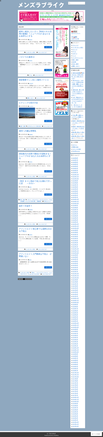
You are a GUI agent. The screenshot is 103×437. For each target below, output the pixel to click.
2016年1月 (75, 420)
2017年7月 (75, 383)
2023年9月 (75, 230)
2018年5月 (75, 362)
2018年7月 (75, 358)
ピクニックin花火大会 (28, 103)
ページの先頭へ (97, 434)
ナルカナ (31, 83)
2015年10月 (75, 426)
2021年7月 (75, 284)
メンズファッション (77, 57)
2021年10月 (75, 277)
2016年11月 (75, 399)
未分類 (74, 62)
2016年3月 (75, 416)
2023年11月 (75, 226)
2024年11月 (75, 201)
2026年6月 (75, 162)
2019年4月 (75, 339)
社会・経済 (75, 64)
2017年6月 (75, 385)
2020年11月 (75, 300)
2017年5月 (75, 387)
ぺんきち (31, 106)
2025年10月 (75, 178)
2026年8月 (75, 158)
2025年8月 (75, 182)
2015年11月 (75, 424)
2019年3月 (75, 341)
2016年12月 (75, 397)
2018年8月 (75, 356)
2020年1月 (75, 321)
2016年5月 (75, 411)
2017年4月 (75, 389)
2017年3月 (75, 391)
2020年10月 (75, 302)
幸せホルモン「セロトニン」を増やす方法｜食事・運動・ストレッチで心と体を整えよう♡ (77, 84)
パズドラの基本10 (26, 57)
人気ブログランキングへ (75, 33)
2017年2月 (75, 393)
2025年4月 (75, 191)
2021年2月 (75, 294)
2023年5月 (75, 238)
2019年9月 (75, 329)
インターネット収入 (30, 52)
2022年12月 (75, 248)
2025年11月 (75, 176)
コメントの (76, 149)
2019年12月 (75, 323)
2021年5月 (75, 288)
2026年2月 (75, 170)
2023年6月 (75, 236)
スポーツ (74, 53)
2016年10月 (75, 401)
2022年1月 (75, 271)
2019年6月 (75, 335)
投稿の (75, 147)
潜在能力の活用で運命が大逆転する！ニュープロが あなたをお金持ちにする (35, 156)
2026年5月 (75, 164)
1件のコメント (47, 201)
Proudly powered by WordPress (51, 435)
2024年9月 (75, 205)
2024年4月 (75, 215)
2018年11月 (75, 350)
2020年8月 (75, 306)
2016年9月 (75, 403)
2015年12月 (75, 422)
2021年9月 (75, 279)
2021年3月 (75, 292)
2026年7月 (75, 160)
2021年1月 (75, 296)
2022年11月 (75, 251)
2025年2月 (75, 195)
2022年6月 (75, 261)
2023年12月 (75, 224)
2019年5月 (75, 337)
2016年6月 (75, 409)
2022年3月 (75, 267)
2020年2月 (75, 319)
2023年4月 (75, 240)
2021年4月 (75, 290)
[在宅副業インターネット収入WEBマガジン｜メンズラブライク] (43, 3)
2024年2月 (75, 220)
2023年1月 (75, 246)
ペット (74, 55)
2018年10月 (75, 352)
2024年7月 (75, 209)
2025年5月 (75, 189)
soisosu (30, 39)
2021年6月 (75, 286)
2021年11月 (75, 275)
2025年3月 (75, 193)
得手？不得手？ (25, 206)
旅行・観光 (23, 126)
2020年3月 (75, 317)
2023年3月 (75, 242)
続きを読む (48, 47)
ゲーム (30, 75)
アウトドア (75, 45)
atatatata (31, 134)
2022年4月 (75, 265)
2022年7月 (75, 259)
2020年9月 (75, 304)
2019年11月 (75, 325)
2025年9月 (75, 180)
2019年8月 (75, 331)
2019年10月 (75, 327)
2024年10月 (75, 203)
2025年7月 (75, 185)
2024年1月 (75, 222)
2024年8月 (75, 207)
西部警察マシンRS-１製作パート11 (34, 80)
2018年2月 (75, 368)
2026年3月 (75, 168)
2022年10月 (75, 253)
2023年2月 (75, 244)
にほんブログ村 (75, 38)
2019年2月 (75, 343)
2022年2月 (75, 269)
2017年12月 (75, 372)
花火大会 (39, 126)
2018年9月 (75, 354)
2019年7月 (75, 333)
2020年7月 (75, 308)
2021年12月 (75, 273)
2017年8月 (75, 380)
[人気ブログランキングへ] (74, 31)
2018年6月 (75, 360)
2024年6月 (75, 211)
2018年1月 (75, 370)
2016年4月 (75, 413)
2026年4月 (75, 166)
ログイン (74, 145)
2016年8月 (75, 405)
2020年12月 (75, 298)
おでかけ (30, 126)
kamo (30, 186)
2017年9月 (75, 378)
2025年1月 (75, 197)
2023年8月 (75, 232)
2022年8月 (75, 257)
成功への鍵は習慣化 (27, 131)
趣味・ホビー (30, 98)
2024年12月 (75, 199)
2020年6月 (75, 310)
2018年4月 (75, 364)
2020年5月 (75, 312)
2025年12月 (75, 174)
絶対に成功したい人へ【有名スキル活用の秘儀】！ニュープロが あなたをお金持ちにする (35, 34)
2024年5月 (75, 213)
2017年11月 (75, 374)
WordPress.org (76, 151)
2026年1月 (75, 172)
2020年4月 (75, 314)
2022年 (45, 24)
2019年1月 (75, 345)
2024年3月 (75, 218)
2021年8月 (75, 281)
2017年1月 (75, 395)
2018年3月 (75, 366)
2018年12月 (75, 347)
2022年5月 (75, 263)
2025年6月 (75, 187)
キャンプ (74, 49)
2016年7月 (75, 407)
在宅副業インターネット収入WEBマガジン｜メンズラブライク (30, 24)
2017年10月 (75, 376)
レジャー (34, 126)
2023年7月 (75, 234)
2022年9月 (75, 255)
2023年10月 (75, 228)
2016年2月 (75, 418)
